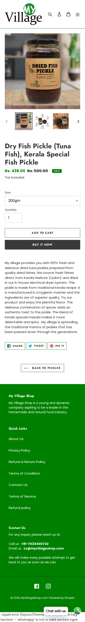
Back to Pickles (46, 368)
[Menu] (77, 14)
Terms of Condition (24, 473)
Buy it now (42, 245)
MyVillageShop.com (34, 598)
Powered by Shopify (62, 598)
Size (8, 192)
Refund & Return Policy (27, 461)
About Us (16, 438)
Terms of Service (22, 496)
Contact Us (18, 484)
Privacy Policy (19, 450)
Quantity (11, 210)
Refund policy (20, 507)
